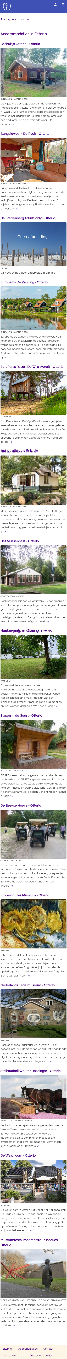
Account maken (28, 1348)
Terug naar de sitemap (16, 19)
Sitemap (8, 1348)
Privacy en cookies (41, 1355)
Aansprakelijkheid (13, 1355)
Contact (48, 1348)
